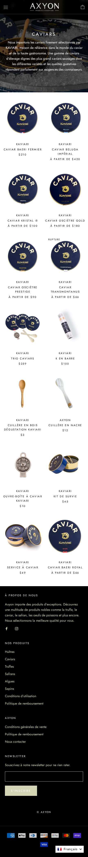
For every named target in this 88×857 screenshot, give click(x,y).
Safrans (10, 674)
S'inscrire (21, 791)
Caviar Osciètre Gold (65, 221)
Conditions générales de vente (25, 726)
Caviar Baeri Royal (65, 567)
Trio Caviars (22, 358)
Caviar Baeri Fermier (23, 149)
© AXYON (44, 812)
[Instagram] (16, 628)
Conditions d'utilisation (20, 696)
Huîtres (9, 651)
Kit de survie (65, 496)
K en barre (65, 358)
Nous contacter (15, 741)
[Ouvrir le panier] (82, 7)
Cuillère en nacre (65, 425)
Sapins (9, 688)
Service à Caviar (22, 567)
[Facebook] (6, 628)
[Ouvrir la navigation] (6, 7)
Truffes (9, 666)
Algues (9, 681)
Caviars (10, 659)
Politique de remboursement (24, 703)
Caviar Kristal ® (23, 221)
